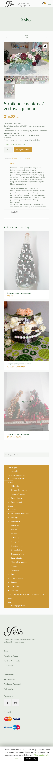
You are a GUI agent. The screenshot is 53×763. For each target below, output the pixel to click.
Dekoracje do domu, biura (20, 514)
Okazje (14, 158)
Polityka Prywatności (12, 661)
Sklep (6, 651)
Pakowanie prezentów (19, 562)
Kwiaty (10, 483)
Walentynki (15, 586)
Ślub (12, 574)
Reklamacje (8, 689)
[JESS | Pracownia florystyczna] (17, 4)
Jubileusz (14, 534)
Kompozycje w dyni (18, 479)
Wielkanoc (14, 590)
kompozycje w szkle (18, 494)
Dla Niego (14, 518)
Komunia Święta (16, 550)
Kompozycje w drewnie (19, 490)
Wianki (10, 598)
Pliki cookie (8, 666)
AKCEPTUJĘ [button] (31, 759)
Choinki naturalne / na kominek (18, 434)
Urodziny (14, 582)
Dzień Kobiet (15, 522)
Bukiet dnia (15, 486)
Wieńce (10, 602)
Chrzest (13, 510)
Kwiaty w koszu (16, 498)
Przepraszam (15, 570)
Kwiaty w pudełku (17, 502)
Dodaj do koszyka (22, 150)
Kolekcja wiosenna (17, 542)
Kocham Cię (15, 538)
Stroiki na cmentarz (24, 158)
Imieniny (14, 530)
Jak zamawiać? (9, 679)
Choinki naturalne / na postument (19, 293)
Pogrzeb (14, 566)
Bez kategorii (13, 468)
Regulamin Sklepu (11, 656)
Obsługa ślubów (16, 558)
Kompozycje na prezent (16, 475)
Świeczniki (14, 471)
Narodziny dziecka (17, 554)
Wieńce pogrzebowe (18, 606)
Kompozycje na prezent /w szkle (19, 364)
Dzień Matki (15, 526)
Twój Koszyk (9, 674)
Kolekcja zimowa (17, 546)
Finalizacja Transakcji (12, 684)
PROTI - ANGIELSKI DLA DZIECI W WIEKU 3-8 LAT (26, 594)
